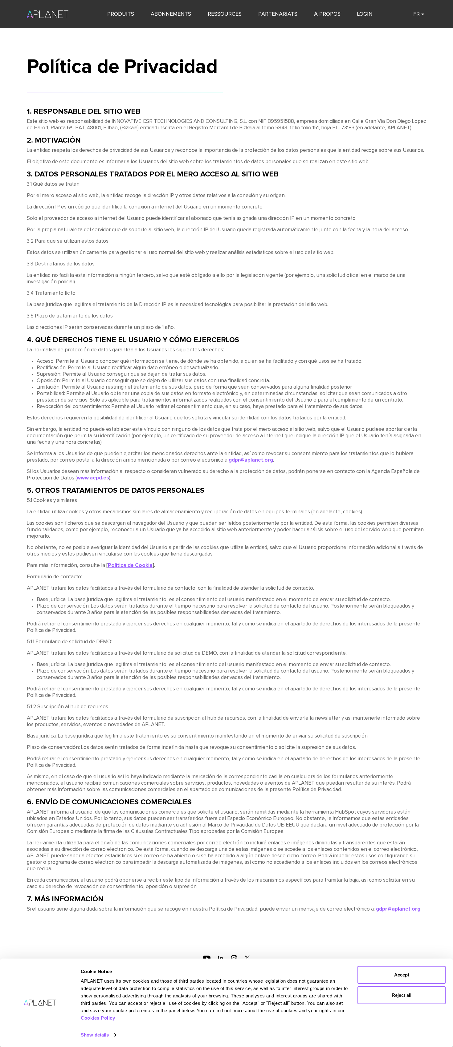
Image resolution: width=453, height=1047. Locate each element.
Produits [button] (120, 14)
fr (416, 14)
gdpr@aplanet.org (251, 460)
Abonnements (171, 14)
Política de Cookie (130, 565)
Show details (95, 1034)
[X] (247, 958)
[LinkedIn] (220, 958)
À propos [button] (327, 14)
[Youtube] (206, 958)
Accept (401, 974)
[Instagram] (234, 958)
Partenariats (277, 14)
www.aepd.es (93, 478)
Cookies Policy (98, 1018)
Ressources (225, 14)
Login (365, 14)
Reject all (401, 994)
